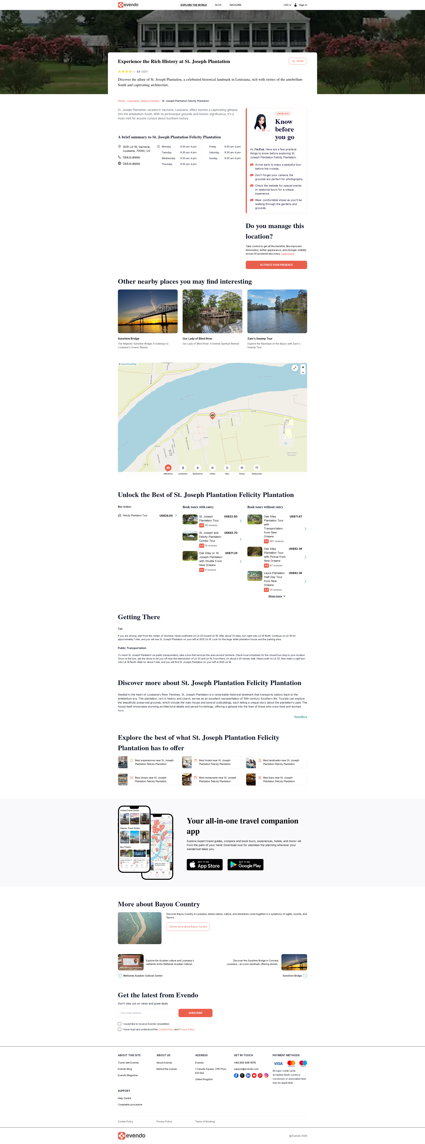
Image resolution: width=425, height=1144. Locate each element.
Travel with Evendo (128, 1062)
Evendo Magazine (128, 1075)
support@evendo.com (246, 1069)
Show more (275, 596)
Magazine (235, 5)
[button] (212, 416)
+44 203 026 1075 (245, 1062)
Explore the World (194, 5)
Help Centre (124, 1098)
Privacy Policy (187, 1029)
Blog (218, 5)
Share (300, 61)
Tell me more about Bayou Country (188, 926)
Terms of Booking (205, 1121)
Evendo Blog (125, 1069)
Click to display (131, 157)
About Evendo (164, 1062)
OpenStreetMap (129, 364)
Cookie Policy (166, 1029)
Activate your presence (276, 264)
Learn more (287, 253)
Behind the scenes (167, 1069)
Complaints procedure (130, 1104)
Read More (300, 716)
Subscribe (196, 1012)
